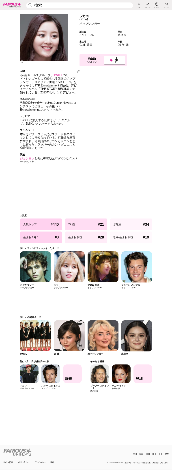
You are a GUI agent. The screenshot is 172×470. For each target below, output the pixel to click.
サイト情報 (8, 462)
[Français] (154, 454)
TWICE (58, 75)
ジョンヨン (27, 158)
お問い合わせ (23, 462)
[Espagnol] (141, 454)
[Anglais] (135, 454)
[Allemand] (167, 454)
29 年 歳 (123, 44)
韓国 (89, 44)
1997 (91, 35)
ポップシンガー (90, 23)
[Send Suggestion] (78, 72)
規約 (52, 462)
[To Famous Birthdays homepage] (12, 5)
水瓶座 (122, 35)
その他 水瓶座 (97, 361)
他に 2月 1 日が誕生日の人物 (34, 361)
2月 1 (83, 35)
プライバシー (40, 462)
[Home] (44, 452)
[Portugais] (148, 454)
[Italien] (160, 454)
